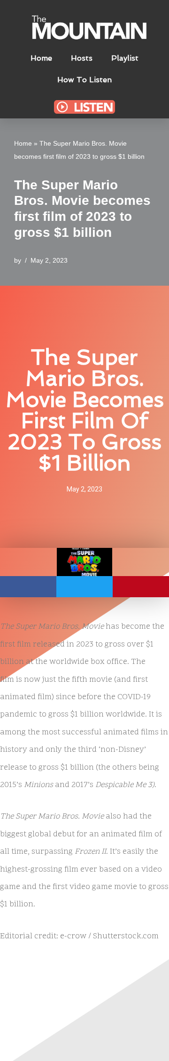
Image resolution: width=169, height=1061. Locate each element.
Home (41, 58)
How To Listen (84, 79)
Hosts (81, 58)
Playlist (124, 58)
